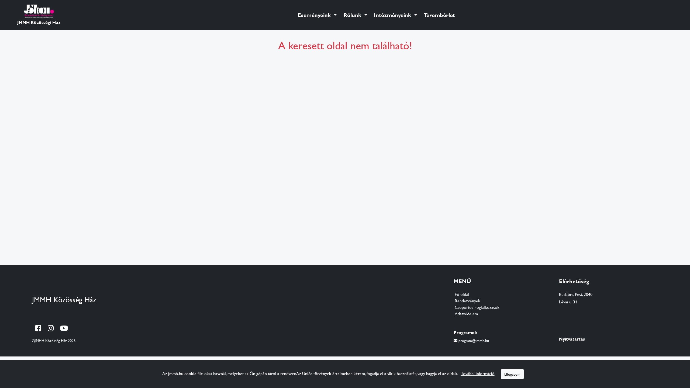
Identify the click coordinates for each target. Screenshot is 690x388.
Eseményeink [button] (315, 15)
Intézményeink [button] (393, 15)
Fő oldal (462, 294)
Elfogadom (512, 374)
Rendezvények (467, 300)
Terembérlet (439, 15)
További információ (478, 373)
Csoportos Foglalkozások (477, 307)
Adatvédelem (466, 313)
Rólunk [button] (353, 15)
